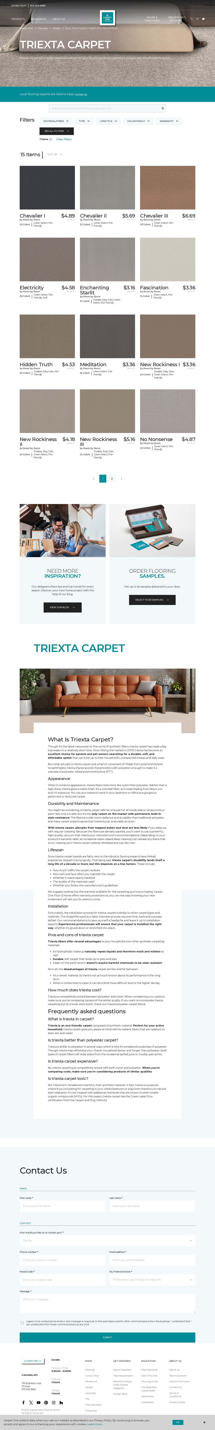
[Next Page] (121, 479)
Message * (25, 1291)
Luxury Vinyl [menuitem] (92, 1375)
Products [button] (18, 19)
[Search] (163, 108)
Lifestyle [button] (106, 121)
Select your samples (149, 599)
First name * (26, 1198)
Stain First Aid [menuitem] (149, 1375)
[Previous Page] (93, 479)
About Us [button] (59, 19)
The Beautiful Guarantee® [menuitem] (149, 1389)
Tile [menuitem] (87, 1399)
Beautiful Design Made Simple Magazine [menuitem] (122, 1385)
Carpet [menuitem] (89, 1387)
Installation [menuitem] (147, 1402)
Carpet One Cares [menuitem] (179, 1381)
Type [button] (82, 121)
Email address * (117, 1252)
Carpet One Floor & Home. (45, 1409)
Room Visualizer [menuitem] (122, 1369)
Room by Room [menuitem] (178, 1375)
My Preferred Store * (120, 1272)
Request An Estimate (176, 19)
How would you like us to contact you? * (41, 1233)
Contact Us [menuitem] (175, 1387)
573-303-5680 (38, 5)
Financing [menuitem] (90, 1410)
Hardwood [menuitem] (91, 1381)
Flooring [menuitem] (90, 1369)
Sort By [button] (52, 154)
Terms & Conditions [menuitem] (175, 1395)
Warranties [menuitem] (147, 1396)
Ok (178, 1422)
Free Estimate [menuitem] (93, 1404)
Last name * (115, 1198)
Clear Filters (63, 139)
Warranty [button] (167, 121)
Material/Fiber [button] (53, 121)
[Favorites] (198, 19)
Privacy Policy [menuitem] (177, 1402)
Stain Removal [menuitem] (149, 1369)
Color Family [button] (136, 121)
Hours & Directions (152, 19)
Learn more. (94, 1424)
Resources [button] (38, 19)
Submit (107, 1337)
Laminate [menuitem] (90, 1393)
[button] (192, 19)
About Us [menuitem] (174, 1369)
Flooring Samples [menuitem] (123, 1375)
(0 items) (203, 19)
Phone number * (29, 1252)
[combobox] (104, 108)
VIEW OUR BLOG (59, 607)
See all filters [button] (54, 131)
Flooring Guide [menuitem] (149, 1381)
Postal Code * (27, 1272)
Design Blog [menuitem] (120, 1394)
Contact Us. (81, 94)
